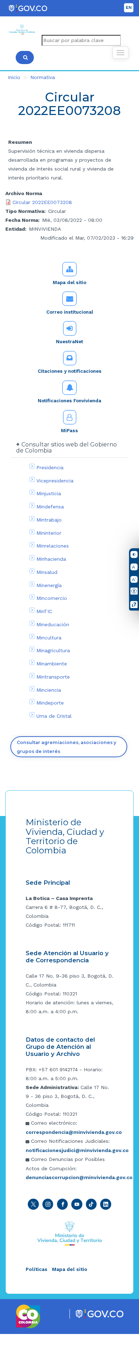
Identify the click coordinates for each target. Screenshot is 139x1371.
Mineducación (52, 624)
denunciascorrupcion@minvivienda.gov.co (79, 1177)
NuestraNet (69, 341)
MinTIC (44, 611)
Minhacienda (51, 559)
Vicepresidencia (54, 480)
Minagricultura (53, 650)
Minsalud (46, 572)
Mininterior (48, 533)
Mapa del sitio (69, 282)
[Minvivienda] (69, 1232)
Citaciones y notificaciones (70, 371)
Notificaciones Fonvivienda (69, 400)
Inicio (14, 77)
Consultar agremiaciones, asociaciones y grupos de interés (66, 747)
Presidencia (49, 467)
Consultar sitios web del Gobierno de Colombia (66, 447)
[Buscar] (25, 57)
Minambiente (51, 663)
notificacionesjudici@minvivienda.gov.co (77, 1150)
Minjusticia (48, 493)
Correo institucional (69, 312)
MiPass (69, 430)
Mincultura (48, 637)
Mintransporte (53, 677)
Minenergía (49, 585)
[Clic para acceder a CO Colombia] (28, 1316)
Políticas (36, 1269)
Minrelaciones (52, 546)
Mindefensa (50, 506)
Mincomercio (51, 598)
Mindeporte (50, 703)
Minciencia (48, 690)
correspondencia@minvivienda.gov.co (74, 1132)
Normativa (42, 77)
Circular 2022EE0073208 (42, 202)
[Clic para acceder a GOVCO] (99, 1313)
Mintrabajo (49, 520)
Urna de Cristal (54, 716)
